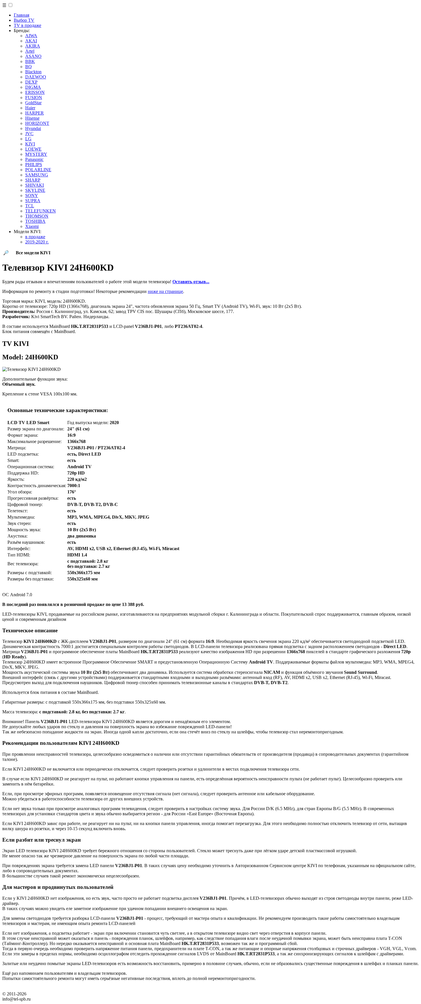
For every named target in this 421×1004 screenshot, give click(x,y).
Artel (29, 51)
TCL (29, 205)
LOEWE (33, 149)
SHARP (32, 180)
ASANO (33, 56)
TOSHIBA (35, 221)
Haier (30, 107)
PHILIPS (33, 164)
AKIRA (32, 46)
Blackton (33, 71)
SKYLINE (35, 190)
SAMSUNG (36, 174)
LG (28, 138)
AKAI (31, 40)
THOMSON (36, 216)
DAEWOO (35, 76)
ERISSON (35, 92)
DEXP (31, 82)
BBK (30, 61)
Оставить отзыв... (190, 281)
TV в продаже (27, 25)
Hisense (32, 118)
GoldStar (33, 102)
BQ (28, 66)
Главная (21, 15)
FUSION (33, 97)
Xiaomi (32, 226)
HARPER (34, 113)
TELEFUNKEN (40, 210)
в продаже (35, 236)
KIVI (30, 143)
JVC (29, 133)
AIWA (31, 35)
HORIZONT (37, 123)
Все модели (33, 252)
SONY (31, 195)
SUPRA (32, 200)
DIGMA (33, 87)
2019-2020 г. (37, 241)
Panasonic (34, 159)
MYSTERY (36, 154)
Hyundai (33, 128)
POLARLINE (38, 169)
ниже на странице (165, 291)
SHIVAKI (34, 185)
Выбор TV (24, 20)
